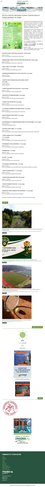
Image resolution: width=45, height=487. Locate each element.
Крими (3, 461)
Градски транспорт (5, 468)
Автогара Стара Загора (6, 467)
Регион (3, 456)
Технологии (4, 463)
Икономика (4, 459)
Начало (3, 13)
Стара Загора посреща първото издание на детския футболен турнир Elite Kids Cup (19, 259)
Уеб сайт (28, 485)
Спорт (6, 13)
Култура (3, 462)
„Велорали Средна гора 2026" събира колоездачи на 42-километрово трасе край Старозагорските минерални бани (22, 230)
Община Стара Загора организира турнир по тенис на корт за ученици (16, 320)
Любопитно (4, 464)
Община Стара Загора (6, 469)
